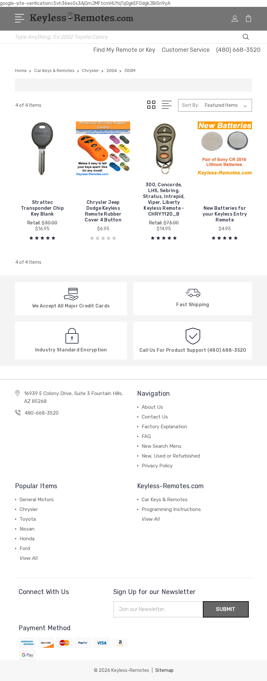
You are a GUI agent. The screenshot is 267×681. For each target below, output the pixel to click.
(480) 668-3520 (238, 50)
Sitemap (164, 670)
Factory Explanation (164, 427)
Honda (27, 539)
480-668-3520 (42, 413)
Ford (25, 548)
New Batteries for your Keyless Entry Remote (225, 214)
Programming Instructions (171, 509)
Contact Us (155, 417)
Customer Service (186, 50)
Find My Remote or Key (124, 50)
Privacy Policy (157, 466)
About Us (152, 407)
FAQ (146, 436)
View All (29, 558)
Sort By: (190, 105)
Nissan (27, 529)
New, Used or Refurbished (171, 456)
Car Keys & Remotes (165, 500)
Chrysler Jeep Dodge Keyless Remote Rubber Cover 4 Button (103, 211)
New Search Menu (161, 446)
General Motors (37, 500)
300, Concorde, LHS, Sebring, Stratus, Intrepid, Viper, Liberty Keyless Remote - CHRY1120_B (164, 199)
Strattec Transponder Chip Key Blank (42, 208)
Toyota (28, 519)
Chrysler (29, 509)
